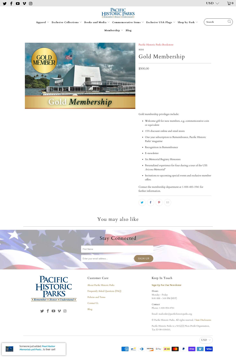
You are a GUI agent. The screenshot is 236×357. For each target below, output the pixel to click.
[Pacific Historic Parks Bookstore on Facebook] (11, 3)
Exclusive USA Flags (159, 22)
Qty (140, 76)
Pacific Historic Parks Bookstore (156, 44)
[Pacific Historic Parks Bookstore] (118, 13)
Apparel (41, 22)
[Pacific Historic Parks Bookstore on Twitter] (4, 3)
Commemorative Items (126, 22)
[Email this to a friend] (167, 202)
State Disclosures (203, 320)
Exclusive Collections (65, 22)
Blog (129, 30)
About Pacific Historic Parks (100, 285)
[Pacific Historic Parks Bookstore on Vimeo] (24, 3)
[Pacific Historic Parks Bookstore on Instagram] (30, 3)
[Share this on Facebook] (150, 202)
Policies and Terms (96, 297)
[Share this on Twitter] (142, 202)
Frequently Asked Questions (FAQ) (104, 291)
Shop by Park (187, 22)
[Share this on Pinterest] (159, 202)
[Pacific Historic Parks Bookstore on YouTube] (17, 3)
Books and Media (95, 22)
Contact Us (92, 303)
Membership (112, 30)
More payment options (192, 99)
